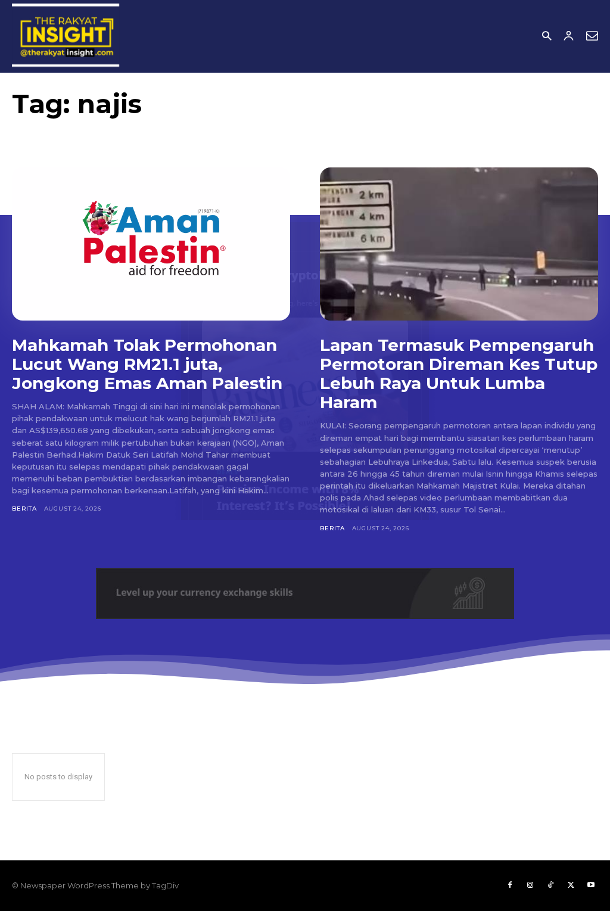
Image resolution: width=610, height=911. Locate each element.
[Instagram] (530, 885)
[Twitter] (571, 885)
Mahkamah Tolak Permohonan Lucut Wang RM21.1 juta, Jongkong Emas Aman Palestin (147, 364)
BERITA (24, 508)
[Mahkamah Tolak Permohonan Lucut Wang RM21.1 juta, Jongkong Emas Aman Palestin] (151, 244)
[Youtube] (591, 885)
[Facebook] (510, 885)
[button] (546, 36)
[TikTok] (550, 885)
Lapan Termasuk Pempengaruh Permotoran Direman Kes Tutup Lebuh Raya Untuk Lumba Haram (458, 374)
